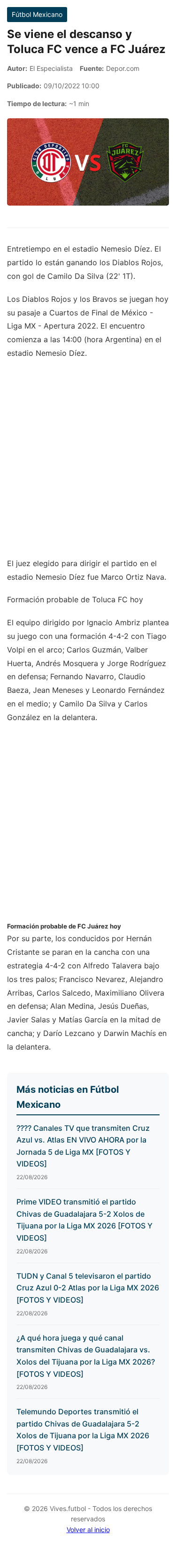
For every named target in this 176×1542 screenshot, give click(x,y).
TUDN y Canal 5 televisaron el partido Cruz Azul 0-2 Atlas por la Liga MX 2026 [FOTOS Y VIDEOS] (87, 1287)
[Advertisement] (88, 463)
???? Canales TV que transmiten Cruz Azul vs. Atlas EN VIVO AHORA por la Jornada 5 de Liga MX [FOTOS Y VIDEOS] (83, 1146)
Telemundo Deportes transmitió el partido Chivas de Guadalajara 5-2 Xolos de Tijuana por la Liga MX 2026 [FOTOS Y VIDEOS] (82, 1429)
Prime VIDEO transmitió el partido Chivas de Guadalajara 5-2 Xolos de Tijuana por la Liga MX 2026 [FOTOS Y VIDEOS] (84, 1220)
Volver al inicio (88, 1530)
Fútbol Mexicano (37, 14)
